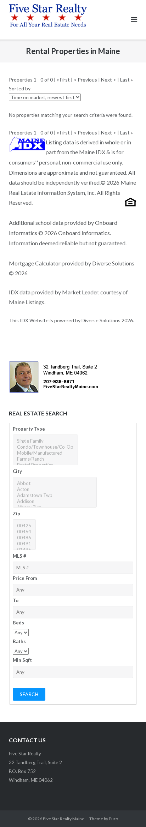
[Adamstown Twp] (54, 495)
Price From (25, 578)
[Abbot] (54, 483)
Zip (16, 513)
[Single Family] (45, 441)
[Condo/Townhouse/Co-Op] (45, 447)
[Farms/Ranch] (45, 459)
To (15, 600)
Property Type (29, 429)
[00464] (24, 532)
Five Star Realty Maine (63, 818)
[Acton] (54, 489)
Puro (113, 818)
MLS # (19, 556)
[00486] (24, 538)
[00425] (24, 526)
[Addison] (54, 501)
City (17, 471)
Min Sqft (22, 660)
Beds (18, 622)
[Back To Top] (128, 810)
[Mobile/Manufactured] (45, 453)
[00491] (24, 544)
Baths (19, 641)
